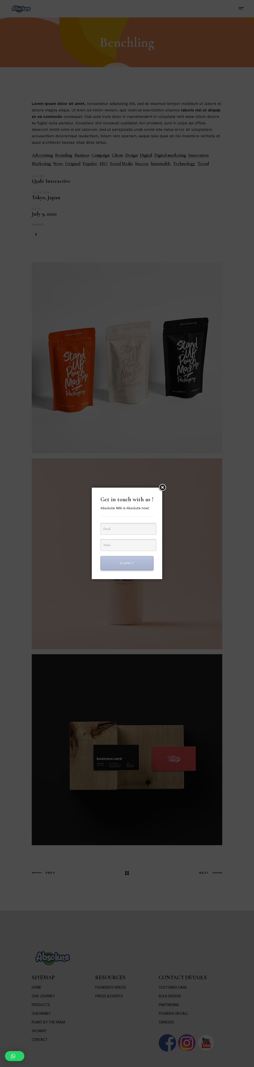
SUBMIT (127, 563)
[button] (14, 1056)
